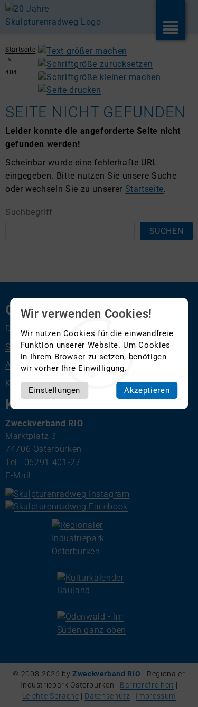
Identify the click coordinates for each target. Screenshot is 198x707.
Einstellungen (54, 390)
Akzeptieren (146, 390)
